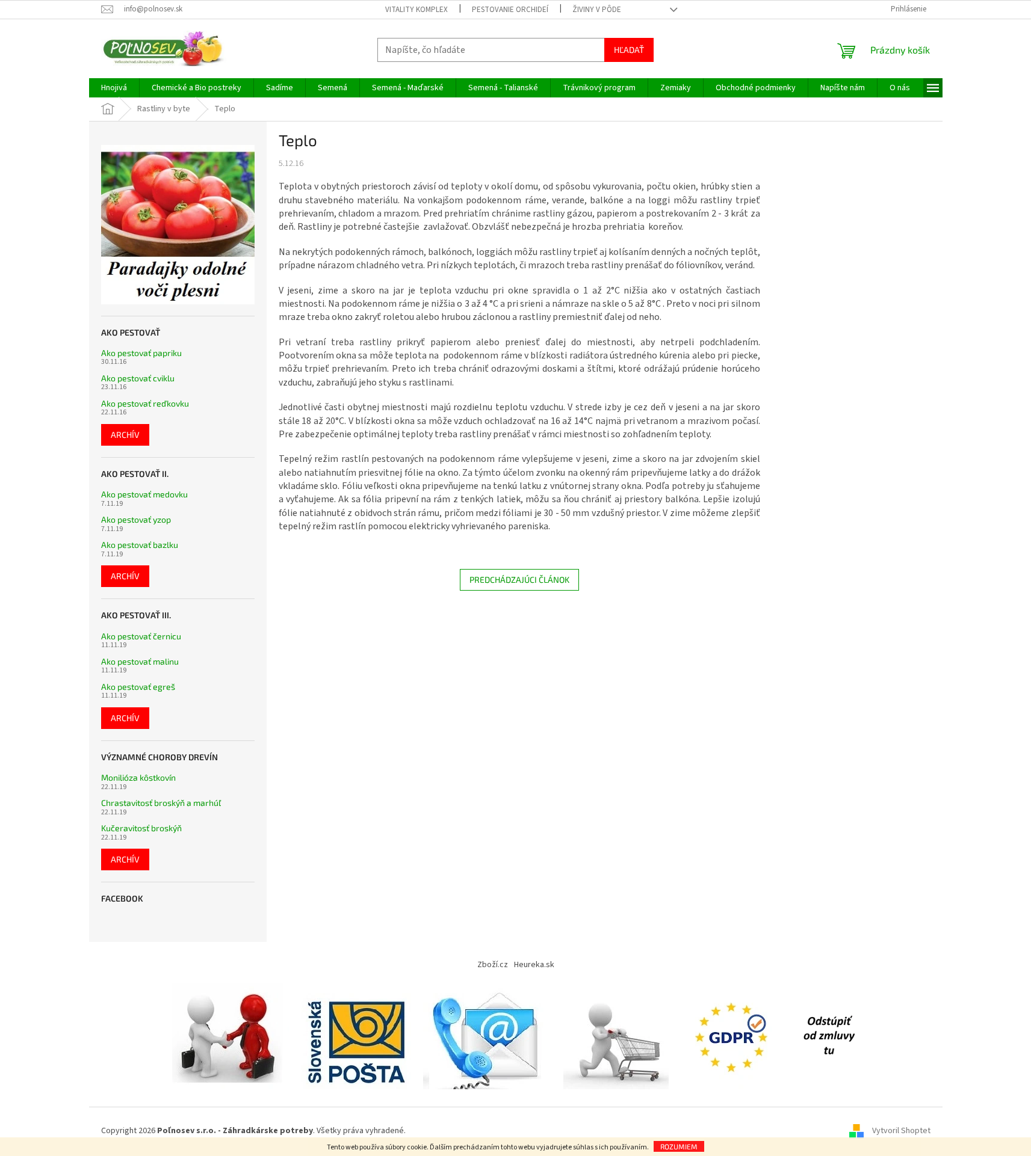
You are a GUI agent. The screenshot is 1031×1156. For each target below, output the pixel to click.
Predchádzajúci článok (519, 579)
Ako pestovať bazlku (139, 544)
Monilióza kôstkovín (138, 777)
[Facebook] (829, 1036)
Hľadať (629, 50)
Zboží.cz (492, 965)
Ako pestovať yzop (136, 519)
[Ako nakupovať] (616, 1036)
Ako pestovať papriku (141, 352)
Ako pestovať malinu (140, 661)
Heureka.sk (534, 965)
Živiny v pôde (596, 9)
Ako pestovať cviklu (138, 378)
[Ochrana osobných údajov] (734, 1036)
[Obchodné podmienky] (230, 1036)
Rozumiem (679, 1146)
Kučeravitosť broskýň (141, 827)
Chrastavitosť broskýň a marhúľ (161, 802)
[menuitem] (114, 87)
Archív (125, 434)
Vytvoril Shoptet (901, 1131)
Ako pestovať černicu (141, 636)
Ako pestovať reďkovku (145, 403)
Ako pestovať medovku (144, 494)
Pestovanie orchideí (510, 9)
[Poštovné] (356, 1036)
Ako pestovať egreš (138, 686)
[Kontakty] (487, 1036)
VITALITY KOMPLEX (416, 9)
